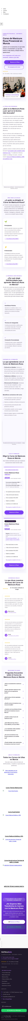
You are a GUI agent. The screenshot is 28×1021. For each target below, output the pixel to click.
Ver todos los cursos (6, 970)
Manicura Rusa (5, 976)
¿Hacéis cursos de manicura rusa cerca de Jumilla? (12, 704)
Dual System (4, 981)
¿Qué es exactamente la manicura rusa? (12, 684)
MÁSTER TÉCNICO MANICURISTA (14, 886)
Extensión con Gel (6, 983)
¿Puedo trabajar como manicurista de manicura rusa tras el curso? (13, 743)
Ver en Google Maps (7, 999)
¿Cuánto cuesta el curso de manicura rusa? (11, 717)
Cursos (5, 10)
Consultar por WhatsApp (15, 926)
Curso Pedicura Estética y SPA (14, 836)
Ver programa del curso (14, 67)
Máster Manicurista (6, 974)
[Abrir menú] (1, 24)
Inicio (4, 8)
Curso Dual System (14, 812)
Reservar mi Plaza (14, 512)
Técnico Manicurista (6, 972)
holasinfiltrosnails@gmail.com (9, 996)
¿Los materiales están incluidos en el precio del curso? (12, 729)
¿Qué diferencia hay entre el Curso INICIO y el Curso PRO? (11, 723)
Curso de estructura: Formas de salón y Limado (14, 861)
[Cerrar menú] (0, 939)
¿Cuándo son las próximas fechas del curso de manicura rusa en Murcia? (12, 711)
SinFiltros (6, 952)
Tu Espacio (6, 14)
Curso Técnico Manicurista (14, 788)
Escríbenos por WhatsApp (15, 1010)
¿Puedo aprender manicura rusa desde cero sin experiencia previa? (12, 691)
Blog (4, 12)
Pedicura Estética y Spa (7, 979)
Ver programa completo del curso (13, 507)
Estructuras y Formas (6, 985)
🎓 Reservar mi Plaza (14, 62)
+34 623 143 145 (6, 994)
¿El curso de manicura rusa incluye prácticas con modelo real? (11, 736)
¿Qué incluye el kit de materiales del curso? (12, 698)
